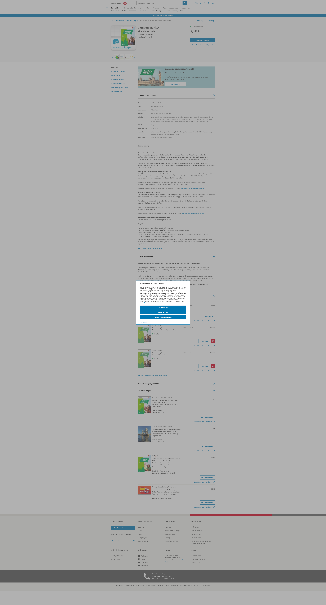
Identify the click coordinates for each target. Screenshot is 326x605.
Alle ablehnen (163, 312)
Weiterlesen (144, 303)
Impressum (143, 322)
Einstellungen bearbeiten (163, 317)
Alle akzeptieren (163, 308)
